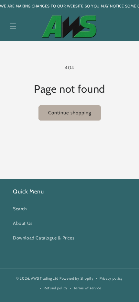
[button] (13, 26)
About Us (23, 223)
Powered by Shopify (76, 278)
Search (20, 209)
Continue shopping (69, 113)
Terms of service (88, 288)
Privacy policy (111, 278)
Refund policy (56, 288)
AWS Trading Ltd (45, 278)
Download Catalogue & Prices (43, 238)
